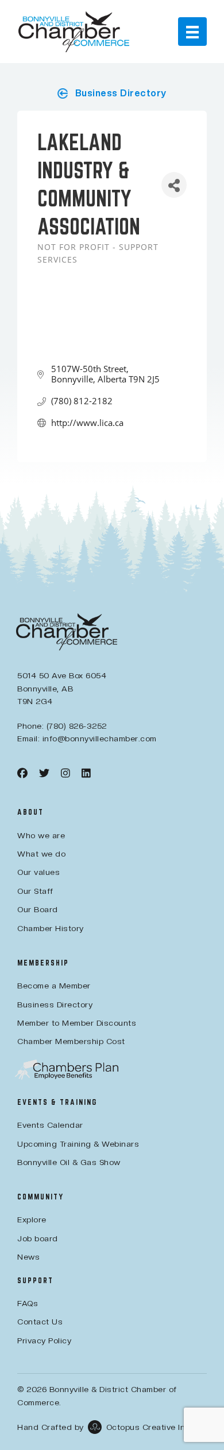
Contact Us (40, 1321)
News (28, 1256)
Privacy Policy (44, 1340)
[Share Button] (174, 185)
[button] (112, 93)
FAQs (27, 1303)
